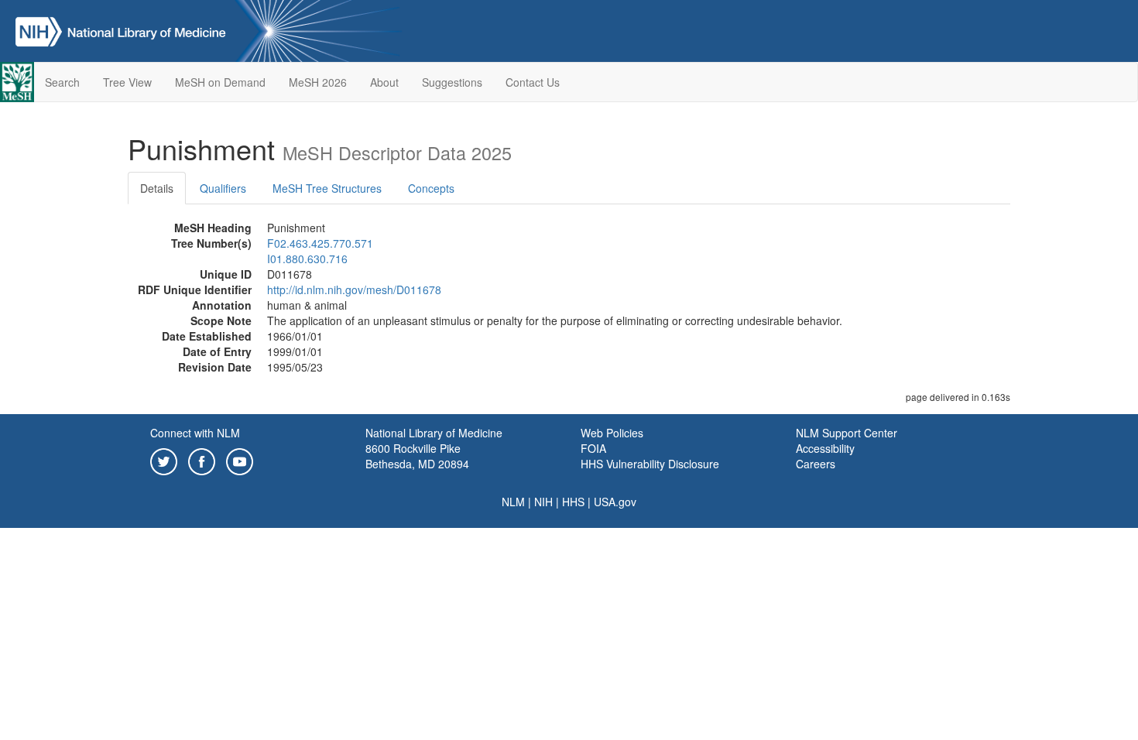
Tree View (127, 82)
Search (62, 82)
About (384, 82)
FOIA (593, 448)
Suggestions (452, 82)
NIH (543, 501)
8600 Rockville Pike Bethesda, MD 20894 (417, 455)
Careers (815, 463)
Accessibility (825, 448)
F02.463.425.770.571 (320, 243)
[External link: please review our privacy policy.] (163, 460)
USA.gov (615, 501)
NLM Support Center (846, 432)
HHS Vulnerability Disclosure (650, 463)
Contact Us (533, 82)
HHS (573, 501)
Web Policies (612, 432)
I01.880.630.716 (307, 258)
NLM (513, 501)
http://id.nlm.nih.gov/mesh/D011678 (354, 289)
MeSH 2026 (318, 82)
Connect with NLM (195, 432)
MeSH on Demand (220, 82)
